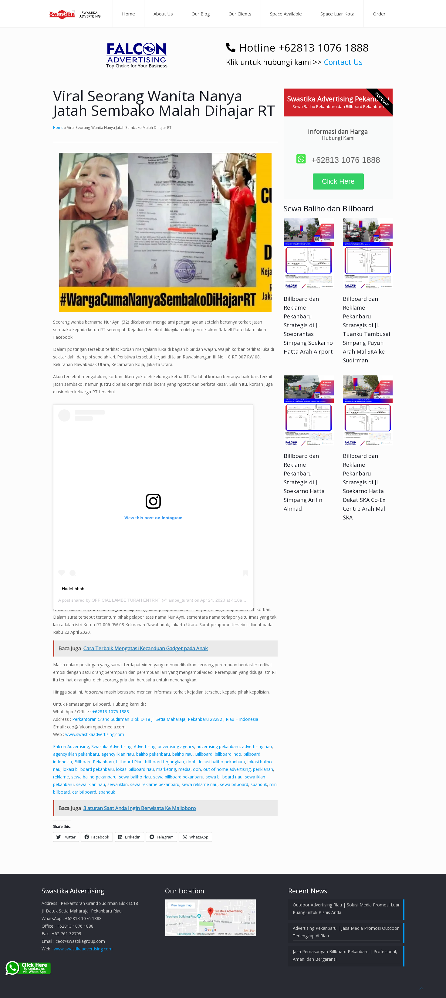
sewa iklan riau (90, 784)
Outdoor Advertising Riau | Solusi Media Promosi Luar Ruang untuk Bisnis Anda (346, 908)
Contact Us (343, 62)
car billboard (84, 792)
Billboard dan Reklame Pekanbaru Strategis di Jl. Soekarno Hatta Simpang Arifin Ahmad (304, 482)
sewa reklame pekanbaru (154, 784)
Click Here (338, 181)
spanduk (259, 784)
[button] (136, 52)
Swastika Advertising (111, 746)
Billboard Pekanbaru (94, 761)
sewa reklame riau (200, 784)
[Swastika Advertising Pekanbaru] (75, 13)
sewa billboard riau (224, 777)
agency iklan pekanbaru (76, 754)
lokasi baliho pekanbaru (222, 761)
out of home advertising (227, 769)
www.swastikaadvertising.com (94, 734)
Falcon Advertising (71, 746)
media (184, 769)
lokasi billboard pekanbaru (88, 769)
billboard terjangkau (164, 761)
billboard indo (228, 754)
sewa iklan (117, 784)
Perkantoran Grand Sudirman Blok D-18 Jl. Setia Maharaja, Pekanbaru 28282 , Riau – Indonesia (165, 719)
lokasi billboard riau (135, 769)
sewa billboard (234, 784)
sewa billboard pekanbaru (178, 777)
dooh (191, 761)
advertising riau (257, 746)
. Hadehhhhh (71, 588)
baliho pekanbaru (153, 754)
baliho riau (182, 754)
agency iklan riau (117, 754)
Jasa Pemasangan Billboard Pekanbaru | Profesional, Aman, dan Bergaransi (345, 955)
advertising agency (176, 746)
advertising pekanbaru (218, 746)
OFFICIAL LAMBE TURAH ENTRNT (126, 600)
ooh (197, 769)
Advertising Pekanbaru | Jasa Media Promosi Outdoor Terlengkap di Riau (346, 932)
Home (58, 127)
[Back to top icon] (421, 988)
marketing (166, 769)
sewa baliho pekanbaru (94, 777)
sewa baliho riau (135, 777)
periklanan (263, 769)
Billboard (203, 754)
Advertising (144, 746)
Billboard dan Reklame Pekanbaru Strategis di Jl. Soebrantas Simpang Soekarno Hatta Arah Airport (308, 325)
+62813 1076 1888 (110, 711)
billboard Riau (129, 761)
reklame (61, 777)
